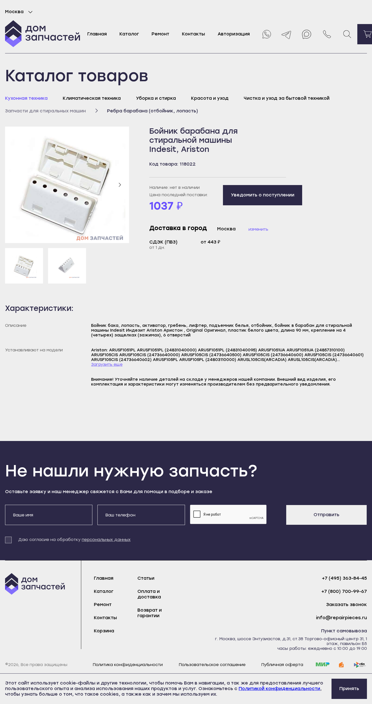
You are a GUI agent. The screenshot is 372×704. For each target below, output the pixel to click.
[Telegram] (286, 34)
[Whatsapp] (266, 34)
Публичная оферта (282, 664)
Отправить (326, 514)
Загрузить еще (106, 364)
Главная (97, 34)
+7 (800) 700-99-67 (344, 591)
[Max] (307, 34)
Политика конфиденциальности (128, 664)
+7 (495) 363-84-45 (344, 578)
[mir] (322, 665)
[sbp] (360, 665)
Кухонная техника (26, 98)
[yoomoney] (341, 665)
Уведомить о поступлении (262, 195)
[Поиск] (347, 34)
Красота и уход (210, 98)
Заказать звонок (346, 604)
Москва (14, 11)
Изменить (258, 229)
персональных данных (106, 539)
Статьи (145, 578)
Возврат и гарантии (149, 612)
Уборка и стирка (156, 98)
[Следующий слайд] (119, 184)
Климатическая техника (92, 98)
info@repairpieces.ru (341, 617)
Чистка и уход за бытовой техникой (286, 98)
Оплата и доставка (149, 594)
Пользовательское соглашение (212, 664)
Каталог (129, 34)
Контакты (193, 34)
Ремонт (160, 34)
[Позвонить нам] (327, 34)
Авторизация (234, 34)
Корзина (104, 631)
